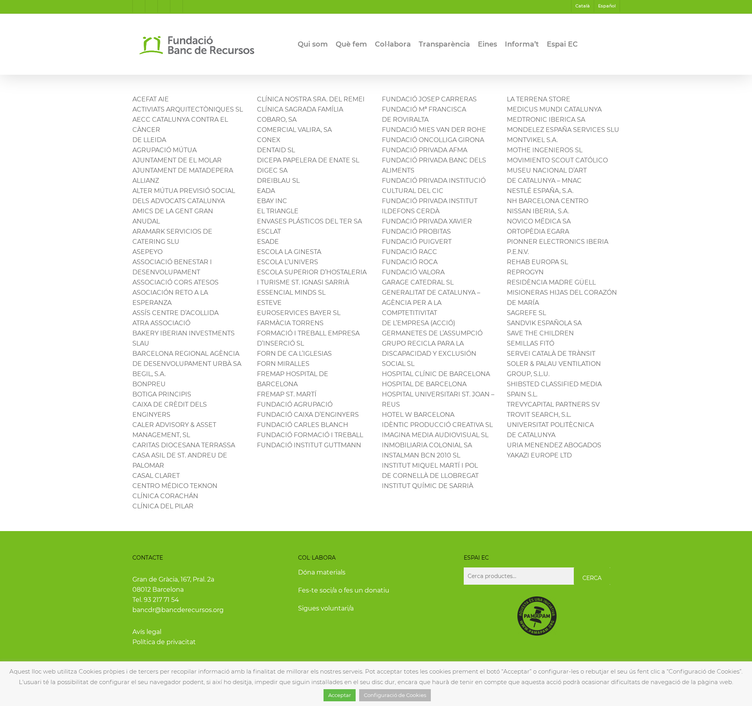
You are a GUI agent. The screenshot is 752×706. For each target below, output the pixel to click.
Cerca (592, 578)
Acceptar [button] (339, 695)
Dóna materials (321, 572)
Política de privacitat (164, 642)
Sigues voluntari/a (326, 608)
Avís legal (146, 632)
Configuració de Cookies (395, 695)
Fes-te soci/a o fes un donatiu (343, 590)
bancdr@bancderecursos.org (178, 610)
